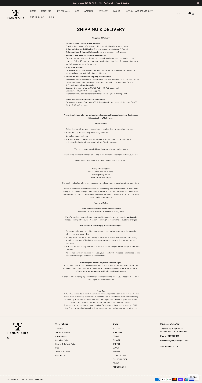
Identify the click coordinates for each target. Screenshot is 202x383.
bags (76, 11)
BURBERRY (117, 332)
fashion (117, 11)
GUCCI (116, 348)
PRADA (116, 363)
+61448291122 (169, 336)
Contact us (60, 355)
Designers (46, 11)
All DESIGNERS (119, 367)
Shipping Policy (62, 340)
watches (88, 11)
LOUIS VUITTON (119, 355)
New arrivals (63, 11)
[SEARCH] (178, 14)
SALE (51, 17)
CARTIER (117, 344)
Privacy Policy (61, 336)
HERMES (116, 351)
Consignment (37, 17)
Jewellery (103, 11)
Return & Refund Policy (65, 344)
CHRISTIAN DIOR (120, 359)
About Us (59, 329)
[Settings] (192, 14)
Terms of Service (62, 332)
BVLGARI (117, 329)
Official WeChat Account (139, 11)
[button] (188, 14)
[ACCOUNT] (183, 14)
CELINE (116, 336)
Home (33, 11)
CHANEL (117, 340)
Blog (57, 348)
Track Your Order (62, 351)
